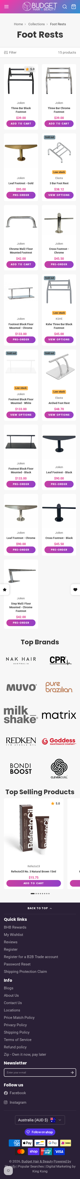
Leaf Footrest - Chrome (21, 525)
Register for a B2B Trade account (31, 957)
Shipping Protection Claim (25, 972)
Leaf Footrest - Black (59, 457)
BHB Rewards (15, 927)
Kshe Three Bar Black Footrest (59, 310)
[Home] (40, 7)
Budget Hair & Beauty (37, 1161)
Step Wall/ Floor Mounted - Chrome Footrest (21, 594)
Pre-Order (21, 195)
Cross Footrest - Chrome (59, 237)
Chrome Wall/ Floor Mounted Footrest (21, 237)
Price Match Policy (19, 1018)
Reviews (10, 942)
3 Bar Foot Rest (59, 167)
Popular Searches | (31, 1166)
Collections (36, 24)
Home (18, 24)
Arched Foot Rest (59, 385)
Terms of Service (17, 1040)
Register (10, 949)
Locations (12, 1010)
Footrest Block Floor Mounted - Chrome (21, 310)
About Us (11, 995)
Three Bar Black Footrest (21, 96)
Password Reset (17, 964)
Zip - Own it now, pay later (25, 1054)
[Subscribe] (72, 1072)
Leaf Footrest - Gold (21, 167)
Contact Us (13, 1003)
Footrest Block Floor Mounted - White (21, 385)
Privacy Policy (15, 1025)
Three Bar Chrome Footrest (59, 96)
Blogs (8, 988)
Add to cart (21, 123)
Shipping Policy (17, 1032)
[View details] (21, 660)
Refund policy (15, 1047)
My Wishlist (13, 935)
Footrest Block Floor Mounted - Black (21, 457)
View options (59, 195)
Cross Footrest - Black (59, 525)
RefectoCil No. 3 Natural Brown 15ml (33, 843)
